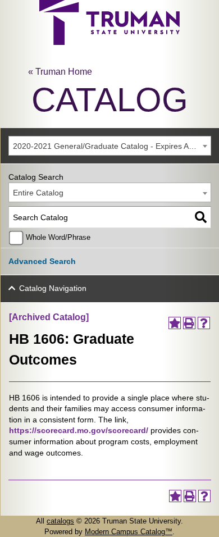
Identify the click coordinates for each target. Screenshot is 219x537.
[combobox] (109, 146)
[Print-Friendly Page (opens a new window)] (189, 323)
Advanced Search (42, 261)
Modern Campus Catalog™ (128, 531)
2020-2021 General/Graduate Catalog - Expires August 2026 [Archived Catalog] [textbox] (112, 146)
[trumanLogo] (109, 42)
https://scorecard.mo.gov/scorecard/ (78, 430)
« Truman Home (60, 71)
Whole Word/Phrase (58, 238)
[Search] (200, 217)
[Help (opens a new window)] (204, 323)
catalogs (60, 521)
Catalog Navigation (52, 288)
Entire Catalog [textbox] (38, 192)
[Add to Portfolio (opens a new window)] (174, 323)
